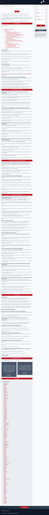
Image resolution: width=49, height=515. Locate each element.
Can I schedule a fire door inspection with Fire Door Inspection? (13, 47)
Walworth (5, 385)
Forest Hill (5, 415)
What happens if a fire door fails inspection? (11, 46)
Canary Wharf (6, 403)
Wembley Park (6, 458)
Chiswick (5, 438)
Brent (4, 440)
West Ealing (5, 465)
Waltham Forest (6, 447)
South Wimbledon (6, 441)
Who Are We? (7, 30)
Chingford (5, 467)
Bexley (5, 484)
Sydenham (5, 430)
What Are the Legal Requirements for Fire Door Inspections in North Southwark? (15, 41)
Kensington (5, 409)
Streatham (5, 419)
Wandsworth (5, 418)
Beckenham (5, 443)
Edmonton (5, 454)
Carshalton (5, 468)
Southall (5, 485)
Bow (4, 402)
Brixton (5, 393)
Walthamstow (6, 444)
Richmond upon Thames (7, 462)
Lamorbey (5, 471)
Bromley (5, 407)
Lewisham (5, 416)
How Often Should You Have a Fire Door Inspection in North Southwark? (13, 40)
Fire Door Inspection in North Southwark (8, 29)
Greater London (6, 429)
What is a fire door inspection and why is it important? (12, 43)
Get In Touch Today (17, 23)
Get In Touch (41, 30)
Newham (5, 433)
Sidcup (5, 469)
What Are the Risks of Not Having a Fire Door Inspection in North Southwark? (15, 34)
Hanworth (5, 492)
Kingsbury (5, 455)
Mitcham (5, 446)
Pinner (5, 494)
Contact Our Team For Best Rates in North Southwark (17, 160)
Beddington (5, 460)
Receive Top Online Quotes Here (17, 194)
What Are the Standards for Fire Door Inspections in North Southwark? (14, 32)
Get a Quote (17, 11)
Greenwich (5, 411)
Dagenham (5, 486)
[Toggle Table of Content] (2, 27)
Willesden (5, 434)
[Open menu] (41, 2)
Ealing (5, 466)
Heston (5, 489)
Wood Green (5, 435)
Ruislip (5, 500)
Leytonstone (5, 436)
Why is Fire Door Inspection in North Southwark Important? (12, 33)
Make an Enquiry (24, 507)
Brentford (5, 456)
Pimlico (5, 386)
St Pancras (5, 389)
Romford (5, 493)
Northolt (5, 487)
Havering (5, 499)
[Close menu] (43, 1)
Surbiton (5, 481)
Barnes (5, 437)
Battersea (5, 406)
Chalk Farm (5, 401)
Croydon (5, 459)
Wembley (5, 457)
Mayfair (5, 387)
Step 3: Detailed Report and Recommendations (12, 39)
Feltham (5, 496)
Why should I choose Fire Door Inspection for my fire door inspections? (14, 44)
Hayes (5, 495)
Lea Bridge (5, 412)
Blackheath (5, 417)
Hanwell (5, 470)
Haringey (5, 431)
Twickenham (5, 472)
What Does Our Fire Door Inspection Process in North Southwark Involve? (13, 37)
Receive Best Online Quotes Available (17, 89)
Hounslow (5, 482)
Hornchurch (5, 498)
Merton (5, 439)
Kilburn (5, 413)
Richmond (5, 461)
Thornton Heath (6, 445)
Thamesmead (6, 464)
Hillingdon (5, 497)
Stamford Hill (5, 414)
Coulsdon (5, 491)
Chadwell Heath (6, 483)
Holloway (5, 405)
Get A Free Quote (17, 378)
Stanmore (5, 488)
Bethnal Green (6, 392)
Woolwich (5, 442)
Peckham (5, 391)
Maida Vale (5, 410)
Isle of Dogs (5, 408)
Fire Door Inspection (5, 15)
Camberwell (5, 388)
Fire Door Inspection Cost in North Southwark (11, 36)
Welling (5, 463)
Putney (5, 428)
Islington (5, 390)
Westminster (5, 383)
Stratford (5, 420)
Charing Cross (6, 384)
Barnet (5, 473)
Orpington (5, 490)
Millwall (5, 404)
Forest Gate (5, 432)
